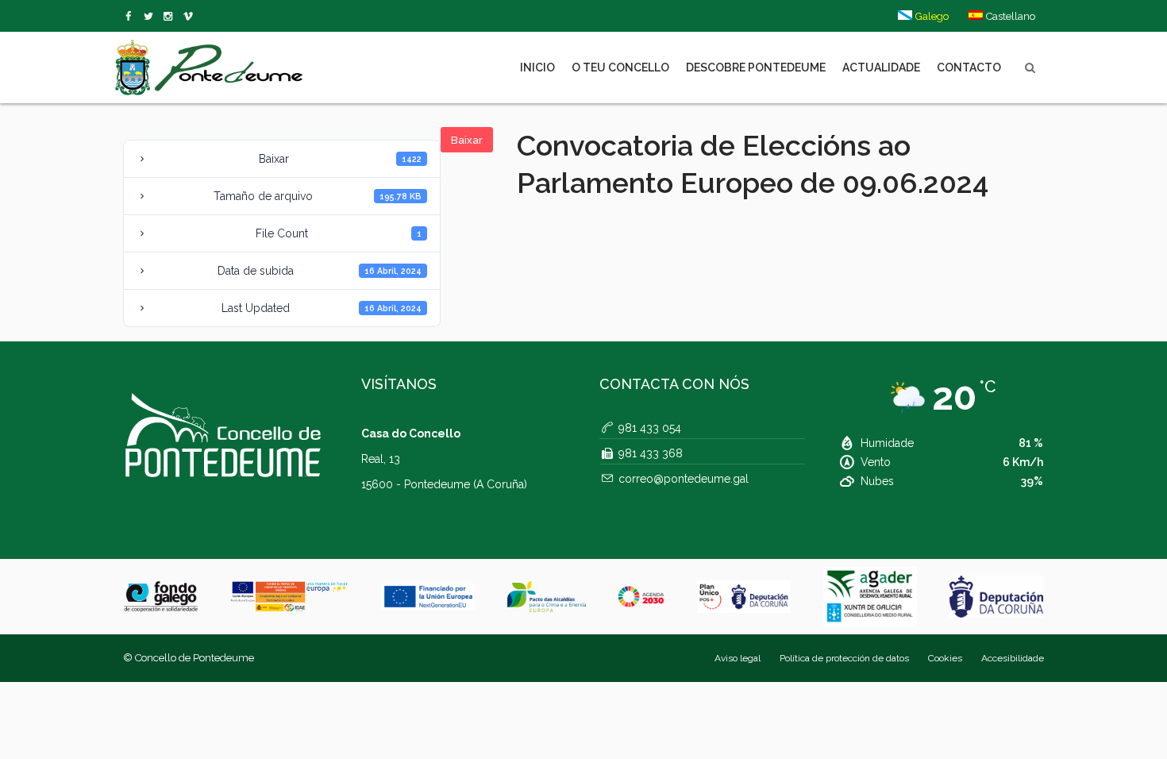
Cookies (945, 658)
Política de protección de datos (844, 658)
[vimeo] (151, 16)
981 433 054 (649, 428)
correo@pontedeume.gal (683, 478)
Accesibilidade (1012, 658)
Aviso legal (737, 658)
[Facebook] (131, 16)
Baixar (467, 140)
